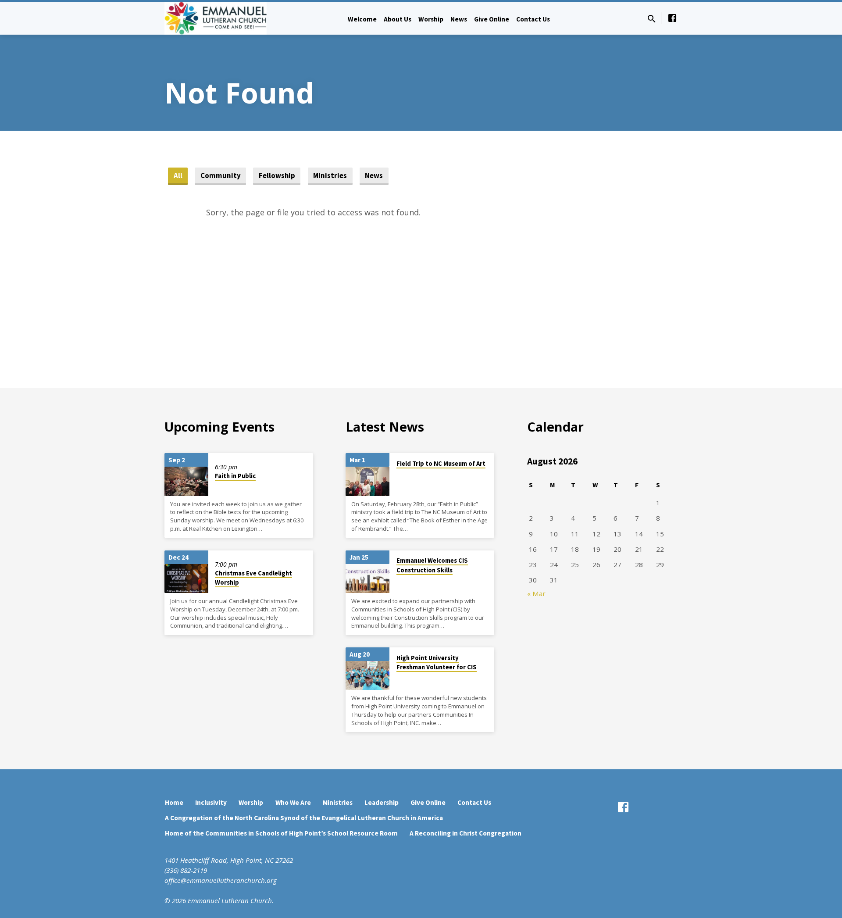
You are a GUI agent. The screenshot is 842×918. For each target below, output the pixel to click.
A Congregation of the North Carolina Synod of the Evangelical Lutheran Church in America (304, 818)
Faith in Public (235, 476)
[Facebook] (672, 18)
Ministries (330, 175)
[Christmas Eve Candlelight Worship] (186, 578)
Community (220, 175)
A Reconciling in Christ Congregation (465, 833)
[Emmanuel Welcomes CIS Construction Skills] (367, 578)
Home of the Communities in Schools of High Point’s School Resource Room (281, 833)
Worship (430, 19)
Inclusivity (211, 802)
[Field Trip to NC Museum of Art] (367, 481)
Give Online (491, 19)
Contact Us (533, 19)
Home (174, 802)
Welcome (362, 19)
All (178, 175)
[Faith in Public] (186, 481)
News (458, 19)
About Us (397, 19)
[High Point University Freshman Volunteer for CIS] (367, 675)
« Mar (536, 593)
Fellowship (277, 175)
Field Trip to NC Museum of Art (440, 464)
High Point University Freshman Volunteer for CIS (436, 662)
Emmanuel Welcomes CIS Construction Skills (432, 565)
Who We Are (293, 802)
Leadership (381, 802)
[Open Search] (651, 18)
